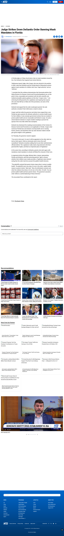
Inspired (34, 511)
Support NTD (50, 507)
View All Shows (21, 518)
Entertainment (6, 514)
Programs (21, 500)
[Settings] (61, 430)
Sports (5, 516)
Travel (34, 504)
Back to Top (62, 530)
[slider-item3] (30, 434)
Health (5, 511)
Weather (5, 509)
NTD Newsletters (51, 506)
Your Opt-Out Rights (32, 532)
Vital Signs (20, 516)
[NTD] (6, 524)
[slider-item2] (29, 434)
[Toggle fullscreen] (59, 430)
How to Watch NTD (52, 504)
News (2, 26)
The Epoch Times (19, 201)
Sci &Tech (5, 513)
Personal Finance (36, 509)
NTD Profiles (50, 502)
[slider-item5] (33, 434)
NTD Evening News (22, 506)
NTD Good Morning (22, 509)
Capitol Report (21, 504)
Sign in (55, 1)
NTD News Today (21, 511)
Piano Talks (20, 514)
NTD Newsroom (9, 36)
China (5, 504)
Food (34, 502)
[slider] (32, 427)
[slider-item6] (34, 434)
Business (5, 507)
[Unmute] (61, 426)
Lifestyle (35, 500)
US (4, 502)
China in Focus (21, 507)
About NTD (51, 500)
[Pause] (3, 430)
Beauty (34, 506)
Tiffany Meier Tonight (22, 502)
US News (8, 26)
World (5, 506)
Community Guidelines (33, 229)
